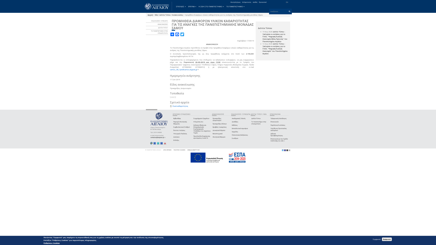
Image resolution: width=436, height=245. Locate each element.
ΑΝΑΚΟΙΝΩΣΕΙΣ (163, 24)
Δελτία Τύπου (256, 118)
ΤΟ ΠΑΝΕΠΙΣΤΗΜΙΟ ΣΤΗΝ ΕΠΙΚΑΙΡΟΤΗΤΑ (159, 32)
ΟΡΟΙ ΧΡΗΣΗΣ (167, 150)
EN (287, 2)
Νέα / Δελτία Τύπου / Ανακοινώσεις (169, 15)
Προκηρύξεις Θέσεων (220, 124)
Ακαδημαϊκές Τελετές (238, 118)
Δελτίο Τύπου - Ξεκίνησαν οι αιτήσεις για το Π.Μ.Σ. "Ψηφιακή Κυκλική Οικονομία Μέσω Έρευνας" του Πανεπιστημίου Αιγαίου (275, 37)
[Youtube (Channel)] (165, 143)
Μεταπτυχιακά (217, 134)
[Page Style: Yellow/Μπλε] (285, 150)
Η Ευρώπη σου (198, 122)
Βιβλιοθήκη (177, 118)
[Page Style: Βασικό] (283, 150)
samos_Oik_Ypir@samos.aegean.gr (184, 69)
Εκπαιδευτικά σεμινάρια (240, 128)
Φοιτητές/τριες (235, 2)
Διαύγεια (176, 137)
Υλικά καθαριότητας (180, 106)
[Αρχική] (158, 6)
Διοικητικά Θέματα (219, 130)
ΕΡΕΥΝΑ (191, 6)
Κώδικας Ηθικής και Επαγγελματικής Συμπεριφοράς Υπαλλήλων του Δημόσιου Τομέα (202, 129)
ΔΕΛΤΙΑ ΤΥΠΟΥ (163, 28)
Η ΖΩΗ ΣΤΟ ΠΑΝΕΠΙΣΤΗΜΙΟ (211, 6)
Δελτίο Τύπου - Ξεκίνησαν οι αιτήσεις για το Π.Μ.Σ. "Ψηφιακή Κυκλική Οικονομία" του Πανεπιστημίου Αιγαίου (275, 49)
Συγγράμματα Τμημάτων (201, 118)
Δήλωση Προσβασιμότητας (277, 135)
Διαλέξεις (235, 122)
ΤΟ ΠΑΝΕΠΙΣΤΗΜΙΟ (234, 6)
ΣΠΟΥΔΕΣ (180, 6)
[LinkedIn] (161, 143)
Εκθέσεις (235, 125)
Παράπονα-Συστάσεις (278, 125)
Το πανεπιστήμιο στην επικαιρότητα (258, 123)
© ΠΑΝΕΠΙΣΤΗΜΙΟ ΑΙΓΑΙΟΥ (153, 150)
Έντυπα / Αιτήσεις (179, 130)
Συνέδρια (235, 138)
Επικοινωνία (275, 122)
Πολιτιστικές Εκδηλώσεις (240, 135)
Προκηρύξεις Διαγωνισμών (217, 119)
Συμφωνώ (377, 239)
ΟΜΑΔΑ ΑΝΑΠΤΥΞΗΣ (193, 150)
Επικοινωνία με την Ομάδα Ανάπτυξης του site (279, 140)
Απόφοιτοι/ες (246, 2)
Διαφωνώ (387, 239)
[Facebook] (154, 143)
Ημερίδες (235, 132)
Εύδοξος (176, 140)
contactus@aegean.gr (157, 137)
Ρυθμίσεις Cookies (52, 243)
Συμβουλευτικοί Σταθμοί (181, 127)
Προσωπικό (263, 2)
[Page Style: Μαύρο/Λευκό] (289, 150)
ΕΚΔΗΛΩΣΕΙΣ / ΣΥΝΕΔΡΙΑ (159, 21)
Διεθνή (255, 2)
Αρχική (150, 15)
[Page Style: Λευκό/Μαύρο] (287, 150)
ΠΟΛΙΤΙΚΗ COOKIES (179, 150)
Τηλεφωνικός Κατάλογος (278, 118)
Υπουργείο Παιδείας (180, 134)
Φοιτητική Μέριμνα (219, 137)
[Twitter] (158, 143)
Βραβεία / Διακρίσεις (220, 127)
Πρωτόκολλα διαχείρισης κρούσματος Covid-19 (201, 137)
